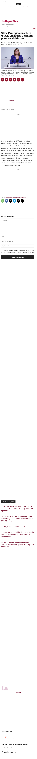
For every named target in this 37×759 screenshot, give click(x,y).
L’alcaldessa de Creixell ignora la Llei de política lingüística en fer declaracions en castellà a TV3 (17, 518)
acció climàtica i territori (11, 197)
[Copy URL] (18, 79)
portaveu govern (20, 197)
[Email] (22, 79)
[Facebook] (6, 79)
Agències (11, 100)
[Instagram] (16, 692)
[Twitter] (10, 79)
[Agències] (5, 100)
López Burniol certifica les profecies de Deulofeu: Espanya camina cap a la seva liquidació (17, 508)
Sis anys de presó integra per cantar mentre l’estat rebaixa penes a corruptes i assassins (17, 544)
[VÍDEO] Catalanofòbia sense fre (13, 526)
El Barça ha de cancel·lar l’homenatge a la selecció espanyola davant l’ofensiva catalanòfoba (17, 534)
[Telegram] (14, 79)
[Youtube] (20, 692)
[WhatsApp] (2, 79)
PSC (25, 197)
